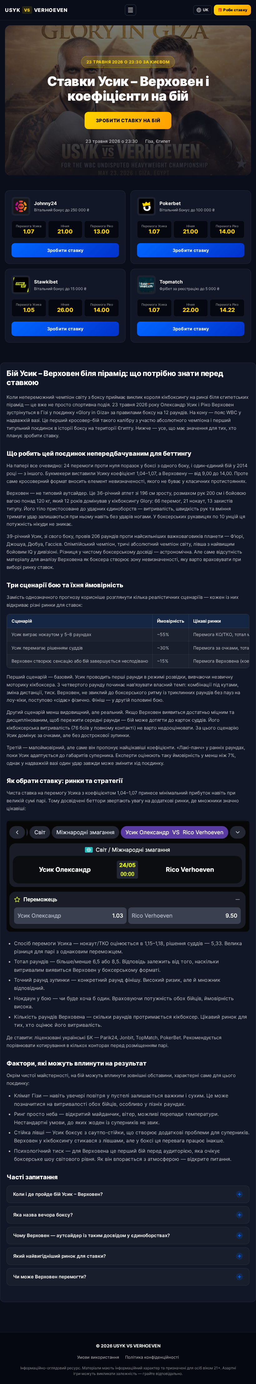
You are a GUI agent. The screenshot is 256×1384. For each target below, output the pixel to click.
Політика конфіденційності (152, 1357)
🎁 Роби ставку (232, 10)
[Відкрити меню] (130, 10)
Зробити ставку (65, 250)
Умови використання (98, 1357)
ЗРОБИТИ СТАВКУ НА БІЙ (128, 120)
